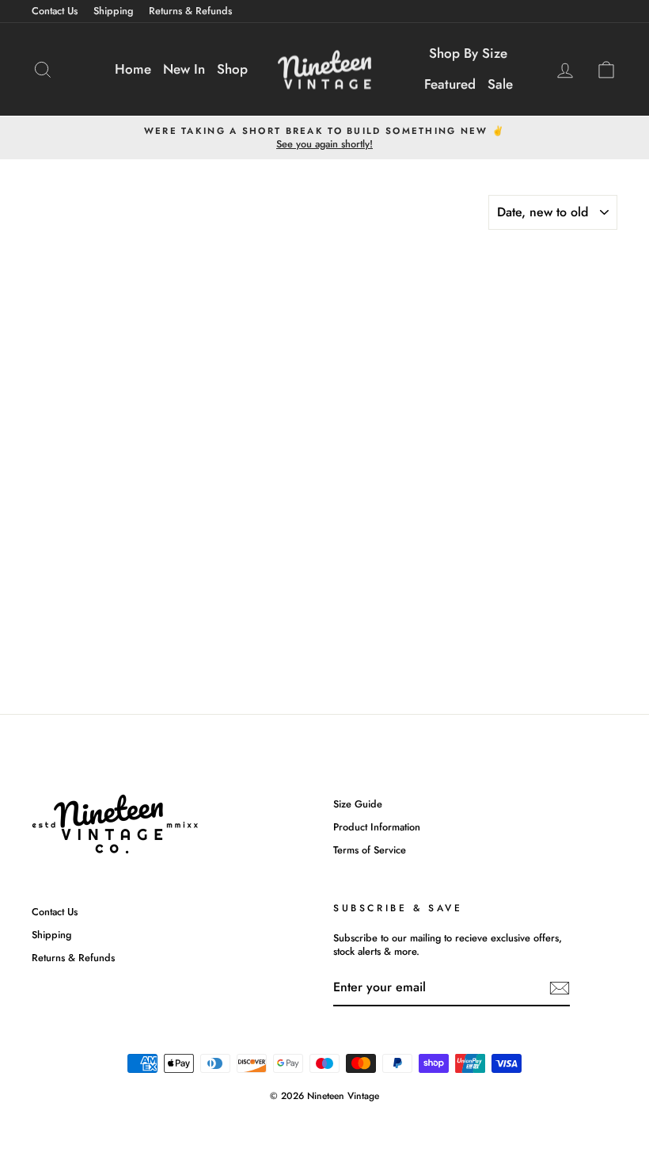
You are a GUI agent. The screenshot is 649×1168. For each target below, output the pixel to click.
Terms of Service (369, 849)
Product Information (376, 826)
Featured (450, 84)
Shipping (113, 10)
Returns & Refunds (190, 10)
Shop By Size (468, 53)
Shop (232, 68)
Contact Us (55, 10)
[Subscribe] (559, 988)
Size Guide (357, 803)
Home (133, 68)
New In (184, 68)
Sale (500, 84)
